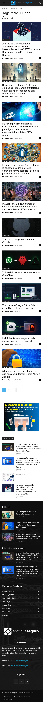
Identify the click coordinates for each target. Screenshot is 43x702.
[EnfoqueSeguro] (21, 3)
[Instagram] (21, 681)
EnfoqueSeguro (7, 58)
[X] (27, 681)
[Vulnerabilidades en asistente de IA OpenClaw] (21, 260)
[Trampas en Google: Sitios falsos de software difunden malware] (21, 293)
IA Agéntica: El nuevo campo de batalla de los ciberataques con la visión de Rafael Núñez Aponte (20, 206)
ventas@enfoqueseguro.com (21, 665)
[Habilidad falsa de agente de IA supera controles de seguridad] (21, 325)
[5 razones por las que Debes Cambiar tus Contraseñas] (8, 515)
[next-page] (18, 390)
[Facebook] (16, 681)
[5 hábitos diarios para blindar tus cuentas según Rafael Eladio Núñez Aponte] (21, 358)
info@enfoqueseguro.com (22, 660)
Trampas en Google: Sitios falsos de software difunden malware (20, 306)
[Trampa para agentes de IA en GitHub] (21, 227)
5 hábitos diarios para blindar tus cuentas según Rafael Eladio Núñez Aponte (21, 374)
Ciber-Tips (6, 40)
